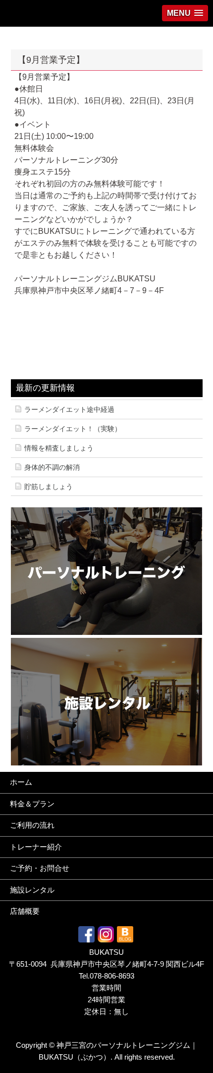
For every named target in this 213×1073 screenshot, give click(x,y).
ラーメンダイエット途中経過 (69, 409)
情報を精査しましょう (59, 448)
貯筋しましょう (48, 487)
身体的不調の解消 (52, 467)
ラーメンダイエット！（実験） (72, 429)
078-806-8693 (112, 976)
